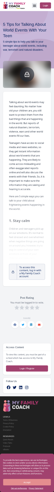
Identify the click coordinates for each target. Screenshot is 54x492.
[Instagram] (26, 387)
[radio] (17, 308)
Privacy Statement (36, 488)
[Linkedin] (20, 387)
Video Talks (7, 443)
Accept (27, 482)
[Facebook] (8, 387)
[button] (34, 5)
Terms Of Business (10, 420)
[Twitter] (14, 387)
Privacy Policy (8, 423)
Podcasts (6, 446)
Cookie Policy (8, 427)
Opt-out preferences (19, 488)
